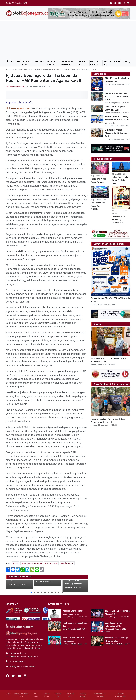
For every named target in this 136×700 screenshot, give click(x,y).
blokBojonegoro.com (15, 86)
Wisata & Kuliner (94, 63)
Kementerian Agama (32, 563)
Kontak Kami (47, 695)
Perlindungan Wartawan (100, 695)
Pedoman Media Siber (21, 695)
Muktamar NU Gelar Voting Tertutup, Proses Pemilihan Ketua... (116, 96)
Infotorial (115, 62)
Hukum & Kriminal (51, 63)
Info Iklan (36, 695)
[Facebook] (8, 675)
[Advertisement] (68, 39)
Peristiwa (15, 62)
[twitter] (115, 3)
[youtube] (119, 3)
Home (8, 69)
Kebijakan (40, 62)
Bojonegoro (51, 563)
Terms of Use (70, 695)
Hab (16, 563)
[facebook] (111, 3)
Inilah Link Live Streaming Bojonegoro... (118, 219)
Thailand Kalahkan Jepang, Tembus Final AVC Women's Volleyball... (117, 120)
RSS (8, 694)
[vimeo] (128, 3)
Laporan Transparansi (120, 695)
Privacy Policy (83, 695)
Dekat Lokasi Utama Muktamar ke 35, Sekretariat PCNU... (117, 133)
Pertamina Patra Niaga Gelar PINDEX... (98, 206)
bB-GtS (105, 63)
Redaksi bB (58, 695)
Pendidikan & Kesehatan (67, 63)
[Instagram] (25, 675)
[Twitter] (13, 675)
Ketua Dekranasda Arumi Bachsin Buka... (120, 180)
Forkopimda (67, 563)
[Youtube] (19, 675)
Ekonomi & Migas (27, 63)
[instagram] (124, 3)
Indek (124, 62)
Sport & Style (83, 63)
